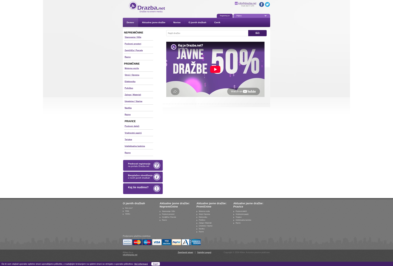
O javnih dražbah (134, 203)
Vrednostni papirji (133, 133)
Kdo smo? (129, 208)
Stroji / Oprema (132, 75)
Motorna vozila (132, 68)
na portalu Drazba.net (139, 164)
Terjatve (128, 139)
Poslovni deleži (132, 126)
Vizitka (127, 214)
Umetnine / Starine (133, 101)
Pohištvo (129, 88)
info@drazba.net (247, 3)
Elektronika (130, 81)
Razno (128, 57)
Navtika (128, 108)
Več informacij (141, 264)
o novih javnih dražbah (140, 176)
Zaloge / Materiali (133, 95)
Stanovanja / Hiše (133, 37)
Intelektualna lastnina (135, 146)
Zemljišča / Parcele (134, 50)
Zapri (155, 264)
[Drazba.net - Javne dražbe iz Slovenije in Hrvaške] (147, 12)
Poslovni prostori (133, 44)
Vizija (127, 211)
